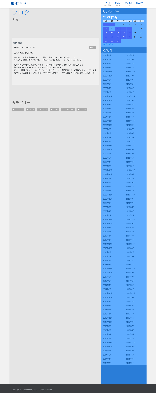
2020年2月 (107, 215)
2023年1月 (130, 141)
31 (118, 41)
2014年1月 (130, 363)
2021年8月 (107, 178)
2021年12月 (108, 170)
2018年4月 (107, 260)
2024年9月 (130, 100)
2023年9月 (130, 125)
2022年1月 (130, 166)
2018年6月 (107, 256)
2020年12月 (108, 195)
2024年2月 (107, 117)
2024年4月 (107, 113)
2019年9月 (130, 223)
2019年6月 (107, 232)
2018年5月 (130, 256)
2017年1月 (130, 289)
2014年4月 (107, 359)
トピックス (43, 109)
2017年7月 (130, 277)
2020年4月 (107, 211)
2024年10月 (108, 100)
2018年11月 (131, 244)
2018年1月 (130, 265)
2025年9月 (130, 76)
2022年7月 (130, 154)
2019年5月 (130, 232)
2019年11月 (131, 219)
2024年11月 (131, 96)
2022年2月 (107, 166)
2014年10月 (108, 347)
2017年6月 (107, 281)
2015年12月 (108, 318)
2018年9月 (130, 248)
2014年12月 (108, 342)
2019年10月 (108, 223)
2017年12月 (108, 269)
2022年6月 (107, 158)
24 (118, 37)
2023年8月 (107, 129)
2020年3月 (130, 211)
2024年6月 (107, 109)
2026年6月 (107, 59)
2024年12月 (108, 96)
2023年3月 (130, 137)
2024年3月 (130, 113)
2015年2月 (107, 338)
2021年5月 (130, 182)
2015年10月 (108, 322)
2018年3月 (130, 260)
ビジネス (93, 47)
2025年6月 (107, 84)
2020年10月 (108, 199)
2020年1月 (130, 215)
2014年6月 (107, 355)
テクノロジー (19, 109)
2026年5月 (130, 59)
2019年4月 (107, 236)
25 (124, 37)
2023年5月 (130, 133)
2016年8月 (107, 301)
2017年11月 (131, 269)
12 (129, 28)
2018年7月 (130, 252)
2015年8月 (107, 326)
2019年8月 (107, 228)
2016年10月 (108, 297)
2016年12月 (108, 293)
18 (124, 33)
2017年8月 (107, 277)
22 (106, 37)
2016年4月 (107, 310)
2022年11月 (131, 146)
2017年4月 (107, 285)
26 (129, 37)
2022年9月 (130, 150)
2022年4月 (107, 162)
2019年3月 (130, 236)
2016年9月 (130, 297)
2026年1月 (130, 68)
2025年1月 (130, 92)
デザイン (31, 109)
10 (118, 28)
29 (106, 41)
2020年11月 (131, 195)
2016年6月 (107, 306)
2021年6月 (107, 182)
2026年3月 (130, 63)
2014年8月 (107, 351)
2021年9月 (130, 174)
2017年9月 (130, 273)
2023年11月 (131, 121)
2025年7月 (130, 80)
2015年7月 (130, 326)
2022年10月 (108, 150)
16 (112, 33)
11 (124, 28)
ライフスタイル (69, 109)
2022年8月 (107, 154)
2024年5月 (130, 109)
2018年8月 (107, 252)
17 (118, 33)
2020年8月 (107, 203)
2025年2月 (107, 92)
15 (106, 33)
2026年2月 (107, 68)
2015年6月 (107, 330)
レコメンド (82, 109)
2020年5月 (130, 207)
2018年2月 (107, 265)
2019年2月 (107, 240)
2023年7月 (130, 129)
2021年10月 (108, 174)
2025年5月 (130, 84)
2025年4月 (107, 88)
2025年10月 (108, 76)
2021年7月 (130, 178)
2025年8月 (107, 80)
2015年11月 (131, 318)
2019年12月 (108, 219)
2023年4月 (107, 137)
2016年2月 (107, 314)
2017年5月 (130, 281)
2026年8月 (107, 55)
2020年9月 (130, 199)
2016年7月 (130, 301)
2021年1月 (130, 191)
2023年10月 (108, 125)
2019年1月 (130, 240)
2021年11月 (131, 170)
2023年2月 (107, 141)
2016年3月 (130, 310)
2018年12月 (108, 244)
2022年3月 (130, 162)
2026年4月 (107, 63)
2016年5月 (130, 306)
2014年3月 (130, 359)
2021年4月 (107, 187)
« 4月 (105, 44)
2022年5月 (130, 158)
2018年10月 (108, 248)
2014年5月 (130, 355)
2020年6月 (107, 207)
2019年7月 (130, 228)
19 (129, 33)
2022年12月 (108, 146)
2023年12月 (108, 121)
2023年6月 (107, 133)
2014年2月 (107, 363)
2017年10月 (108, 273)
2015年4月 (107, 334)
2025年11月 (131, 72)
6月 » (111, 44)
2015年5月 (130, 330)
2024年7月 (130, 104)
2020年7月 (130, 203)
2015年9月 (130, 322)
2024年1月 (130, 117)
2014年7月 (130, 351)
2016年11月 (131, 293)
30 (112, 41)
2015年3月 (130, 334)
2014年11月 (131, 342)
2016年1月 (130, 314)
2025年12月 (108, 72)
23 (112, 37)
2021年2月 (107, 191)
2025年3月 (130, 88)
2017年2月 (107, 289)
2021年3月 (130, 187)
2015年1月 (130, 338)
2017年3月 (130, 285)
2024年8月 (107, 104)
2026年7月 (130, 55)
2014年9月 (130, 347)
